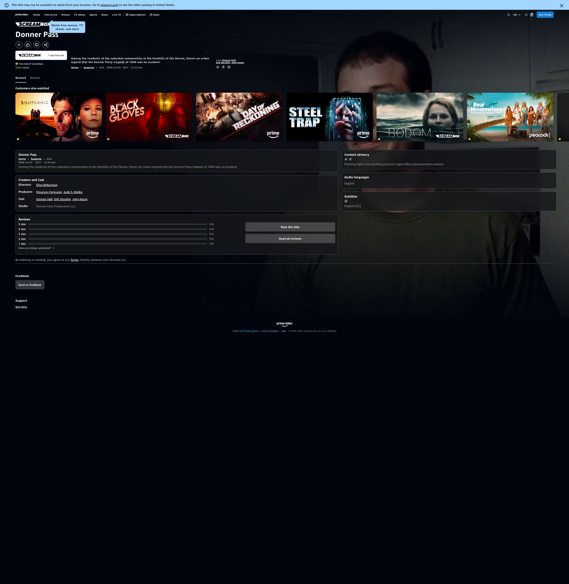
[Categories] (526, 14)
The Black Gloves (149, 117)
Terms (74, 259)
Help (283, 331)
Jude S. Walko (73, 192)
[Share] (45, 44)
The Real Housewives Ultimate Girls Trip (510, 117)
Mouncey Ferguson (49, 192)
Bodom (420, 117)
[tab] (20, 78)
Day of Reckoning (239, 117)
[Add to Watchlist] (19, 44)
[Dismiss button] (561, 6)
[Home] (21, 14)
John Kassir (237, 62)
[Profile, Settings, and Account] (532, 14)
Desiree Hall (229, 60)
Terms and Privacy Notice (246, 331)
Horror (75, 67)
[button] (37, 248)
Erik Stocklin (223, 62)
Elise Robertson (46, 185)
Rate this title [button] (290, 227)
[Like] (27, 44)
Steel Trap (329, 117)
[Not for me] (36, 44)
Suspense (89, 67)
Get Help (21, 306)
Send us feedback (270, 331)
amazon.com (109, 5)
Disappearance (58, 117)
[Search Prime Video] (509, 14)
